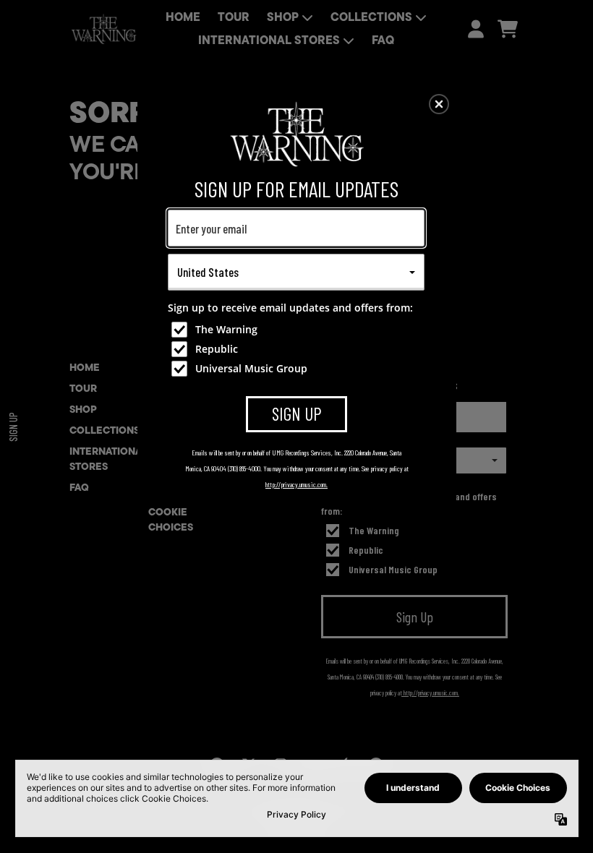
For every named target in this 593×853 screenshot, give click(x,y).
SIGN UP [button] (297, 413)
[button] (439, 104)
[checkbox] (298, 330)
